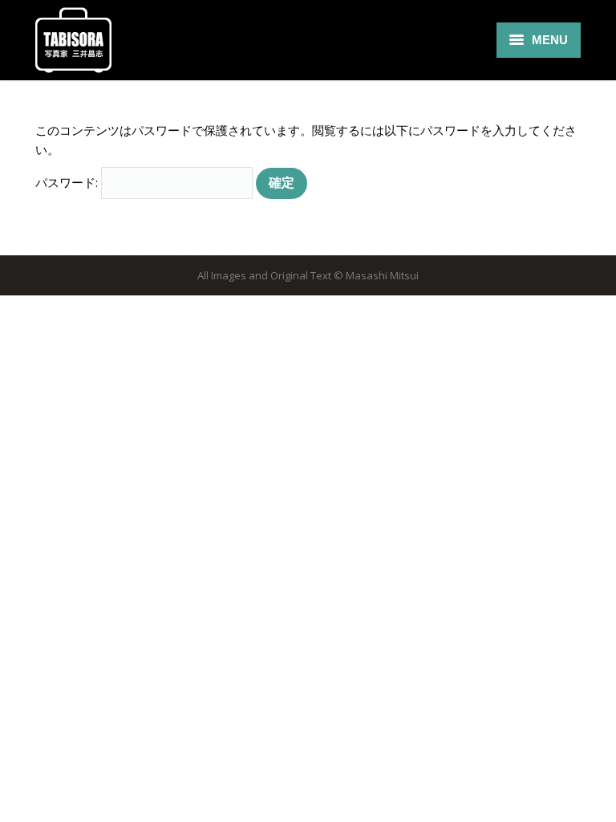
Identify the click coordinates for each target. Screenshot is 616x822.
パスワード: (68, 182)
